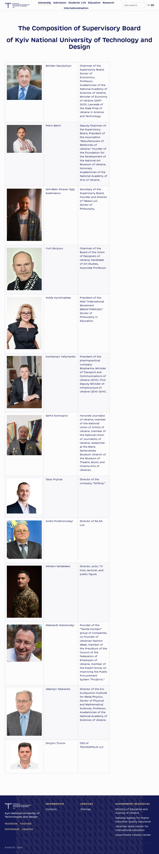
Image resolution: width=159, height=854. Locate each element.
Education (94, 2)
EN (152, 5)
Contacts (51, 809)
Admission (59, 2)
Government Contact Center (133, 834)
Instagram (12, 829)
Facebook (11, 823)
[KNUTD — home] (17, 5)
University (44, 2)
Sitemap (85, 809)
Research (108, 2)
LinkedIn (27, 829)
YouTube (26, 823)
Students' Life (77, 2)
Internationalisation (76, 8)
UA (148, 5)
